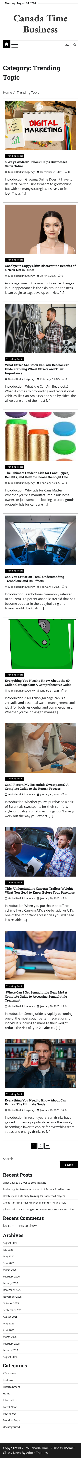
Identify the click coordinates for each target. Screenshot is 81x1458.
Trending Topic (14, 155)
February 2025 (11, 1343)
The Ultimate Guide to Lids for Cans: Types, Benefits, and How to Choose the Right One (37, 475)
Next (47, 1146)
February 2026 (11, 1276)
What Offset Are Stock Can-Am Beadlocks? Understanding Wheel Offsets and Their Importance (37, 369)
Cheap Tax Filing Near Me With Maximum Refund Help (34, 1202)
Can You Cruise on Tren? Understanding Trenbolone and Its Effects (34, 579)
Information (10, 1400)
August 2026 (10, 1243)
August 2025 (10, 1316)
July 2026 (8, 1249)
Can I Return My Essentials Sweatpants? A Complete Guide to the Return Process (37, 786)
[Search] (74, 45)
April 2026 (8, 1263)
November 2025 (12, 1296)
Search (8, 1159)
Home (6, 1393)
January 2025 (10, 1350)
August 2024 (10, 1357)
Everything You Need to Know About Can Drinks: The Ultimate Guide (35, 1102)
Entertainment (11, 1387)
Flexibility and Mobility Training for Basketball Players (34, 1196)
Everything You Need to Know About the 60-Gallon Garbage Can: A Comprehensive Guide (38, 682)
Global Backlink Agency (21, 172)
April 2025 (8, 1330)
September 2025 (12, 1310)
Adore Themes (37, 1453)
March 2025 (10, 1337)
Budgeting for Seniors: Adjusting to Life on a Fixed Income (36, 1189)
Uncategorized (11, 1427)
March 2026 (10, 1269)
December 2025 (12, 1290)
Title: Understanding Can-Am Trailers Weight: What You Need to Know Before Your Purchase (40, 890)
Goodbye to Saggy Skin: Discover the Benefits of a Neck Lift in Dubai (40, 268)
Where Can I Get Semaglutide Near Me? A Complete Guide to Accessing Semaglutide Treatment (36, 996)
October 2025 (11, 1303)
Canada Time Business (40, 23)
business (8, 1380)
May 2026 (8, 1256)
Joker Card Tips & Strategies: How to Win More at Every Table (38, 1209)
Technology (10, 1413)
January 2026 (10, 1283)
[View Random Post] (67, 45)
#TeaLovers (10, 1373)
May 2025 (8, 1323)
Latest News (10, 1407)
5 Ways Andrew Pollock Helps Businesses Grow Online (36, 164)
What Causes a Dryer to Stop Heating (24, 1182)
